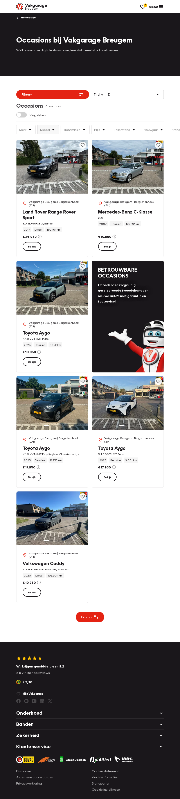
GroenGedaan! (76, 760)
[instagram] (34, 701)
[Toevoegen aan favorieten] (82, 145)
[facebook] (18, 701)
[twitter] (50, 701)
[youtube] (26, 701)
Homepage (28, 17)
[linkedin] (42, 701)
